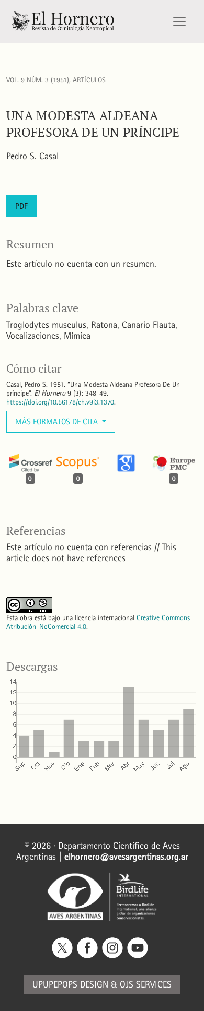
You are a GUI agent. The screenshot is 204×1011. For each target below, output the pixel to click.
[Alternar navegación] (179, 21)
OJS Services (146, 984)
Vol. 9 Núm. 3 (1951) (37, 80)
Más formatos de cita (57, 421)
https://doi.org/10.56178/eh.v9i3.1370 (60, 402)
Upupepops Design (70, 984)
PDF (21, 206)
